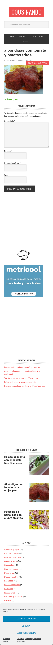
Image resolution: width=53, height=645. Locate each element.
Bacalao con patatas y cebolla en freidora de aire (24, 385)
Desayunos (9, 572)
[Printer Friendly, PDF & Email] (11, 99)
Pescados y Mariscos (13, 596)
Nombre (8, 151)
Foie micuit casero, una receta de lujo (20, 382)
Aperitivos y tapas (11, 549)
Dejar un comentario (37, 63)
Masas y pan (9, 592)
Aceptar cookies (26, 618)
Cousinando (26, 11)
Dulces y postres (11, 576)
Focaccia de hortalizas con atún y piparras (22, 367)
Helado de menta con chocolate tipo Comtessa (14, 460)
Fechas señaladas (12, 584)
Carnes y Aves (10, 561)
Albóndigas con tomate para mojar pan (13, 487)
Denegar (26, 625)
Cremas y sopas (11, 569)
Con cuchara (9, 565)
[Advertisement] (26, 218)
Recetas (7, 600)
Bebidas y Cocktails (12, 557)
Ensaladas (8, 580)
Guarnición (8, 588)
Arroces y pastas (11, 553)
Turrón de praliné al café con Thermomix (21, 378)
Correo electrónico (12, 163)
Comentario (9, 121)
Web (6, 175)
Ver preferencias (26, 632)
